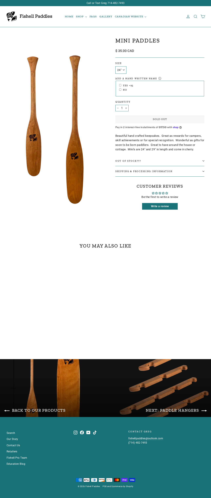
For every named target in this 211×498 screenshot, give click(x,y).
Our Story (12, 439)
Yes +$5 (128, 85)
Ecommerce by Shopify (122, 486)
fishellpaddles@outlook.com (145, 438)
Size (118, 63)
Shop (80, 16)
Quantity (122, 102)
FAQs (93, 16)
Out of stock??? (128, 161)
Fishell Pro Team (17, 457)
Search (11, 433)
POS (104, 486)
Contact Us (13, 445)
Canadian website (129, 16)
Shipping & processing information (144, 171)
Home (69, 16)
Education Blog (16, 463)
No (125, 89)
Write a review (160, 206)
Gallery (105, 16)
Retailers (12, 451)
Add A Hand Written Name (136, 78)
